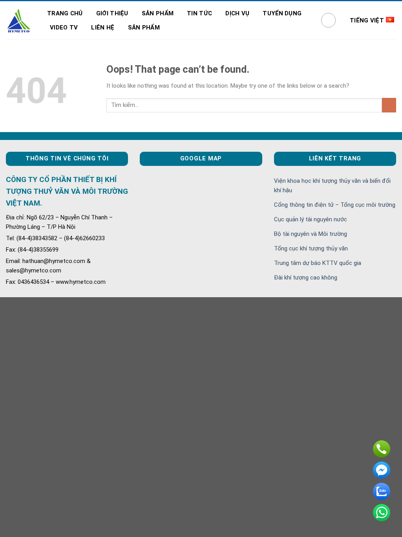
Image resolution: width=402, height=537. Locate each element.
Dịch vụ (237, 13)
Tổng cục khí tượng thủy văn (311, 248)
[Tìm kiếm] (328, 20)
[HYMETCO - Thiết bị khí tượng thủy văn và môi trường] (18, 20)
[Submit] (389, 105)
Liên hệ (102, 27)
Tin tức (199, 13)
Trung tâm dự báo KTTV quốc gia (317, 263)
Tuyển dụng (282, 13)
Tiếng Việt (367, 20)
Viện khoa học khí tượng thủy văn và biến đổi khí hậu (332, 185)
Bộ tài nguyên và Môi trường (310, 233)
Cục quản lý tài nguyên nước (310, 219)
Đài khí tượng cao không (305, 277)
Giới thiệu (112, 13)
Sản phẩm (158, 13)
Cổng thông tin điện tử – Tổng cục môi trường (334, 204)
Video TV (64, 27)
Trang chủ (65, 13)
